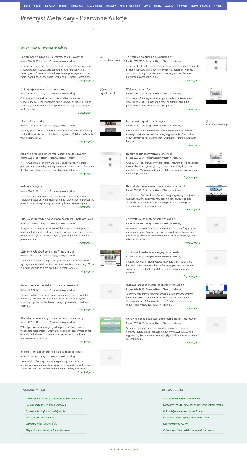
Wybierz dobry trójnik (139, 89)
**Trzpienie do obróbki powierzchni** (149, 57)
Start (23, 48)
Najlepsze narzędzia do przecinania (182, 398)
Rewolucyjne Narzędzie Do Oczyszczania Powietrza (51, 57)
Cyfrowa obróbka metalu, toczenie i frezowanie (155, 285)
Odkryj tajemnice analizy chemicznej (42, 89)
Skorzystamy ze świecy (175, 423)
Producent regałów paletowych (145, 121)
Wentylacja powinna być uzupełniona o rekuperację (51, 318)
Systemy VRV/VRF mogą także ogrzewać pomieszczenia (193, 404)
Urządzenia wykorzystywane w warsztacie (186, 417)
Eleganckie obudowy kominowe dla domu (48, 430)
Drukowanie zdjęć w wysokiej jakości (46, 411)
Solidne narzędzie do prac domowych (46, 404)
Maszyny (35, 48)
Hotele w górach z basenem (40, 417)
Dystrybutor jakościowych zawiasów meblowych (156, 186)
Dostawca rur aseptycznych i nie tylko (149, 154)
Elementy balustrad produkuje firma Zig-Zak (47, 251)
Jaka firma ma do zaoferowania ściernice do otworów (53, 154)
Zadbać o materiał (32, 121)
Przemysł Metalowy (55, 48)
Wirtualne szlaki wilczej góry (41, 423)
